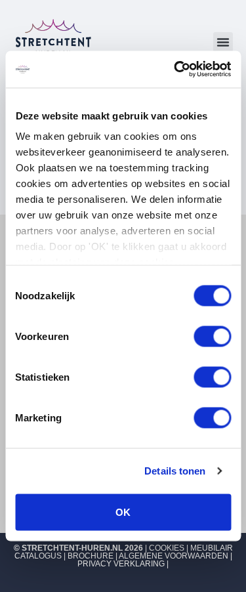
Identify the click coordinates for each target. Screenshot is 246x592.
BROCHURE (90, 555)
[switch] (212, 336)
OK (123, 511)
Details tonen (174, 470)
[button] (223, 42)
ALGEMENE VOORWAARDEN (173, 555)
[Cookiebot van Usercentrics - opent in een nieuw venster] (175, 69)
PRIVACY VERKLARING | (123, 563)
